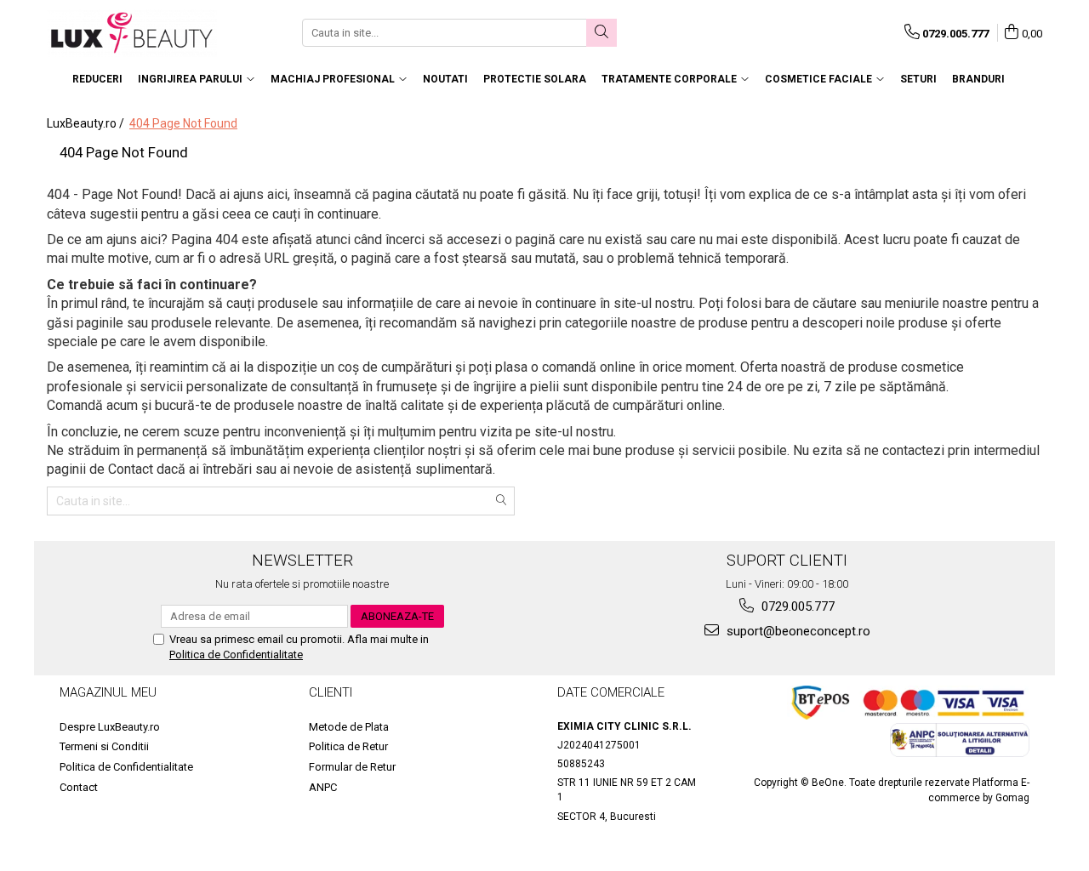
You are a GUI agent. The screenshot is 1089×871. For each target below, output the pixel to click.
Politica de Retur (348, 746)
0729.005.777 (796, 606)
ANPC (323, 787)
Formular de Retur (352, 766)
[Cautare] (601, 33)
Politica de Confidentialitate (236, 654)
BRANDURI (978, 79)
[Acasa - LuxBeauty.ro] (132, 33)
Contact (79, 787)
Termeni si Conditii (104, 746)
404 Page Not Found (183, 123)
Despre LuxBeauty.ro (110, 726)
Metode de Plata (349, 726)
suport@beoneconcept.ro (796, 631)
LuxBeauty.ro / (87, 123)
